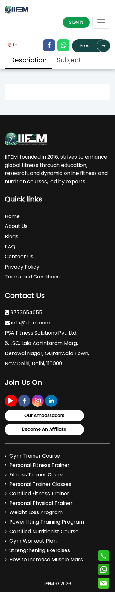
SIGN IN (76, 22)
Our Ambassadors (44, 415)
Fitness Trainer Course (37, 474)
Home (12, 216)
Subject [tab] (69, 60)
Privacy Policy (22, 266)
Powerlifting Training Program (46, 522)
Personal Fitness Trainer (39, 465)
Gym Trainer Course (34, 455)
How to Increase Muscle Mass (46, 559)
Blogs (11, 236)
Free (85, 45)
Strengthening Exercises (39, 550)
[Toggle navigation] (101, 22)
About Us (16, 226)
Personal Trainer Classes (40, 484)
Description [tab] (28, 60)
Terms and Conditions (32, 276)
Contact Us (19, 256)
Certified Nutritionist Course (44, 531)
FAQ (10, 246)
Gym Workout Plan (33, 540)
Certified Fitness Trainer (39, 493)
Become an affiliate (44, 429)
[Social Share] (11, 401)
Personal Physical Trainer (41, 503)
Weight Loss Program (36, 512)
